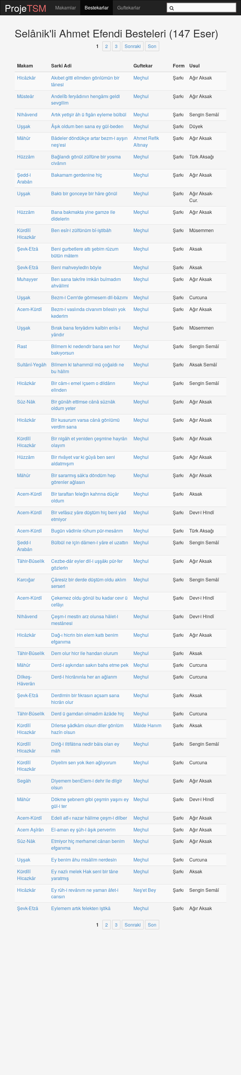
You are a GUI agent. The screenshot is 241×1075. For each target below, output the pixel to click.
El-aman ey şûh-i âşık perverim (83, 829)
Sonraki (133, 46)
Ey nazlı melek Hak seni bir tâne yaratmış (84, 875)
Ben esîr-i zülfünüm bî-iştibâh (81, 230)
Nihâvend (27, 114)
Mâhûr (23, 138)
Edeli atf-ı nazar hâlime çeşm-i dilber (89, 818)
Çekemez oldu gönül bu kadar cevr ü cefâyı (89, 601)
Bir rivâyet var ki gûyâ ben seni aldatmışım (83, 460)
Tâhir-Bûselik (30, 561)
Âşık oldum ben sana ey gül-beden (87, 126)
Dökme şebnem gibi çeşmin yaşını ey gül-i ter (90, 802)
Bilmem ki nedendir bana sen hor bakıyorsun (85, 349)
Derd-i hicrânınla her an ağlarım (84, 677)
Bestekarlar (96, 7)
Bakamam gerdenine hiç (76, 175)
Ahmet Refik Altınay (146, 141)
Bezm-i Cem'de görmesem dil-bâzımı (89, 297)
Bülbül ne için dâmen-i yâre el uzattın (89, 542)
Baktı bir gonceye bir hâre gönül (84, 193)
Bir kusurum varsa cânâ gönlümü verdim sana (85, 423)
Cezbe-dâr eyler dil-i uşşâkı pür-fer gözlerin (87, 564)
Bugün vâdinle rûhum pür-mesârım (87, 530)
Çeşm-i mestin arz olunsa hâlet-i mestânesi (84, 619)
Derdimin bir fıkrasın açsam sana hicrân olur (85, 698)
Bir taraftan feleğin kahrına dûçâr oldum (85, 497)
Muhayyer (27, 279)
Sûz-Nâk (26, 401)
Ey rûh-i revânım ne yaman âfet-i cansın (84, 893)
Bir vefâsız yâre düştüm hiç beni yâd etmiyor (88, 515)
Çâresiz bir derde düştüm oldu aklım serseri (88, 583)
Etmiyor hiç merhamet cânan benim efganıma (88, 844)
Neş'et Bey (144, 890)
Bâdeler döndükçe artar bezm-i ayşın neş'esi (89, 141)
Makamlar (65, 7)
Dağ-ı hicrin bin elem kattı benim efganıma (84, 638)
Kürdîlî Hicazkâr (26, 233)
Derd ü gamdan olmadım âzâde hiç (87, 713)
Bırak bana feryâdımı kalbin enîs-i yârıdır (85, 331)
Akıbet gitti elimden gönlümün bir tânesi (85, 81)
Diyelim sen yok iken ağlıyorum (83, 762)
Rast (22, 346)
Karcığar (26, 579)
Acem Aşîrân (30, 829)
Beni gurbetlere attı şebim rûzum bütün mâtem (84, 252)
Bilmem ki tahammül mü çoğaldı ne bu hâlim (87, 368)
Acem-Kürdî (29, 309)
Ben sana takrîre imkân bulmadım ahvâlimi (86, 282)
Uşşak (23, 126)
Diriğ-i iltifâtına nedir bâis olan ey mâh (85, 747)
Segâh (24, 781)
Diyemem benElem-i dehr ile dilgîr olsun (86, 784)
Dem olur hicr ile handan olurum (84, 653)
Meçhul (141, 78)
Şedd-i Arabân (24, 178)
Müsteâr (25, 96)
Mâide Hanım (147, 725)
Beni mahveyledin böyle (76, 267)
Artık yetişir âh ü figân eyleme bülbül (88, 114)
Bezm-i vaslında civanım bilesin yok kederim (88, 312)
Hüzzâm (25, 156)
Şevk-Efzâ (27, 249)
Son (152, 46)
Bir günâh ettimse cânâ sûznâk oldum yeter (83, 405)
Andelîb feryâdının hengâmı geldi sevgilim (85, 99)
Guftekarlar (128, 7)
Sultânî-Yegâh (31, 364)
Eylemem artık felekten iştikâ (81, 908)
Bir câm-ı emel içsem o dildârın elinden (83, 386)
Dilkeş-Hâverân (26, 680)
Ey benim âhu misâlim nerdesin (84, 859)
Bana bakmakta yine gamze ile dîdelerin (83, 215)
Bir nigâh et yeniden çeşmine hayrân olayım (89, 442)
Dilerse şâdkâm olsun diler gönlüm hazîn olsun (87, 728)
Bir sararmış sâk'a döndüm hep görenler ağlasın (83, 478)
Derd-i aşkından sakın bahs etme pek (89, 665)
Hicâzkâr (26, 78)
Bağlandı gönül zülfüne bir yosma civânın (86, 160)
